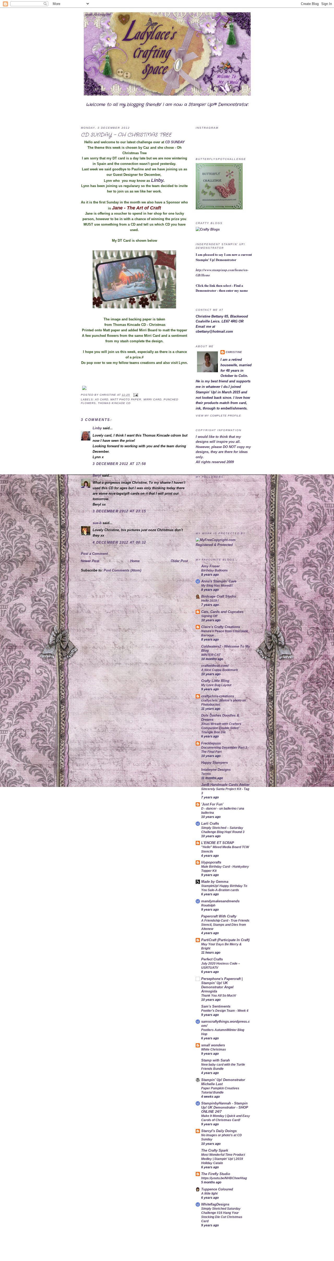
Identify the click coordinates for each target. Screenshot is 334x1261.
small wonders (213, 1045)
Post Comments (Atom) (122, 570)
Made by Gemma (214, 882)
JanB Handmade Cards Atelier (225, 785)
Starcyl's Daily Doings (219, 1131)
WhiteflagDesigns (215, 1204)
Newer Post (90, 561)
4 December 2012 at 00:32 (119, 542)
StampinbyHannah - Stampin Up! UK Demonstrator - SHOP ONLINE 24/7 (224, 1107)
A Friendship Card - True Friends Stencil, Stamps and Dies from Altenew (225, 925)
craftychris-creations (217, 696)
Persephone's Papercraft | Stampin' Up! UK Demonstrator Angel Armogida (222, 985)
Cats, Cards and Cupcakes (222, 612)
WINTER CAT (210, 655)
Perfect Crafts (212, 959)
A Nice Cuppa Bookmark (219, 670)
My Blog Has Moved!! (217, 585)
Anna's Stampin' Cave (218, 581)
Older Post (179, 561)
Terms (206, 774)
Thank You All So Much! (218, 995)
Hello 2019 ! (210, 600)
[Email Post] (135, 394)
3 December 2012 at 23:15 (119, 511)
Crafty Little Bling (215, 681)
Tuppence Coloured (217, 1189)
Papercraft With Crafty (218, 916)
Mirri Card (153, 399)
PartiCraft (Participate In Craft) (225, 940)
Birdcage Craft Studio (218, 596)
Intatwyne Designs (216, 770)
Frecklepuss (211, 743)
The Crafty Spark (214, 1150)
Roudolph (208, 905)
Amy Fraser (210, 566)
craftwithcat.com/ (215, 666)
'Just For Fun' (212, 804)
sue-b (97, 523)
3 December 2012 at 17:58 (119, 464)
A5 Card (101, 399)
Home (135, 561)
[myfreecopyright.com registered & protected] (224, 545)
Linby (157, 180)
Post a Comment (94, 554)
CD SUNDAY (175, 142)
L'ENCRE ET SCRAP (217, 843)
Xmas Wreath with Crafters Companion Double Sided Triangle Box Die (221, 728)
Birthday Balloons (214, 570)
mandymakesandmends (220, 901)
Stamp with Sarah (215, 1060)
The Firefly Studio (215, 1174)
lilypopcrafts (211, 862)
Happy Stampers (214, 763)
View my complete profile (218, 415)
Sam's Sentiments (215, 1006)
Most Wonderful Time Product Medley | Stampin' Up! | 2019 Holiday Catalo (223, 1159)
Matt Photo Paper (125, 399)
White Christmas (213, 1049)
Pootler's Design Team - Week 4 (224, 1010)
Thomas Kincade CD (114, 403)
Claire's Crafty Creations (220, 627)
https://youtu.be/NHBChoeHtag (224, 1178)
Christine (108, 394)
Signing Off (209, 616)
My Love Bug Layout (216, 685)
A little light (209, 1193)
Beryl (97, 475)
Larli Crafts (210, 823)
